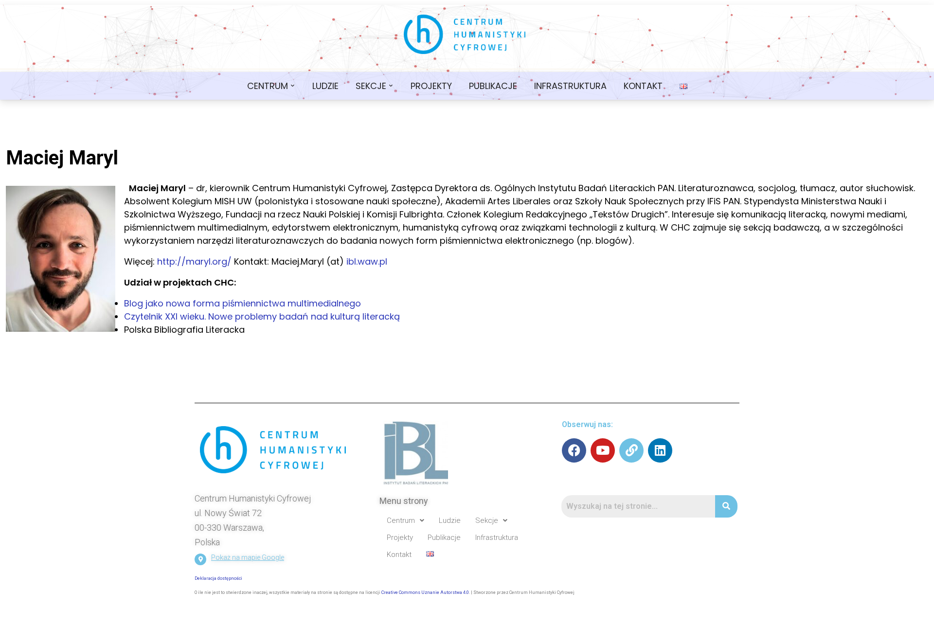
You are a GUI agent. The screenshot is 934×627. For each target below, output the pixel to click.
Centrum (267, 86)
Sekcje (371, 86)
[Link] (631, 450)
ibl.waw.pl (366, 261)
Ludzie (325, 86)
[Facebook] (574, 450)
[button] (405, 520)
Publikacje (493, 86)
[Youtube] (603, 450)
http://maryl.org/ (194, 261)
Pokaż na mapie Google (247, 557)
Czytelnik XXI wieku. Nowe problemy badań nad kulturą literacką (262, 316)
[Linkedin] (660, 450)
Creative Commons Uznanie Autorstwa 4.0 (425, 592)
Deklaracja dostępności (218, 578)
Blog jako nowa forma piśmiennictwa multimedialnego (242, 303)
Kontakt (643, 86)
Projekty (431, 86)
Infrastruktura (570, 86)
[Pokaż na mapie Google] (200, 559)
